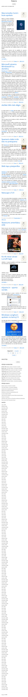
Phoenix (3, 206)
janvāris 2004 (4, 648)
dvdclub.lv (24, 229)
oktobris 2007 (4, 582)
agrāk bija (10, 112)
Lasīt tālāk (4, 58)
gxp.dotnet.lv (4, 131)
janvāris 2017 (4, 427)
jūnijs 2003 (4, 659)
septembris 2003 (5, 654)
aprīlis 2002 (4, 681)
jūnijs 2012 (4, 493)
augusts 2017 (4, 417)
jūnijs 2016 (4, 436)
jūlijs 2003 (4, 657)
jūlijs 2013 (4, 477)
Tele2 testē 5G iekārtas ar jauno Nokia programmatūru (12, 395)
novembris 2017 (5, 414)
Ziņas (15, 102)
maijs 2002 (4, 679)
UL (19, 229)
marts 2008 (4, 574)
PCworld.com (4, 70)
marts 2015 (4, 457)
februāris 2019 (4, 409)
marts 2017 (4, 425)
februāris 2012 (4, 500)
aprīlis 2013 (4, 481)
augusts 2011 (4, 509)
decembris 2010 (5, 522)
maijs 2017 (4, 422)
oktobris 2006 (4, 601)
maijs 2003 (4, 660)
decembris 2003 (5, 649)
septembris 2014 (5, 466)
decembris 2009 (5, 541)
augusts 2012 (4, 492)
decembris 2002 (5, 668)
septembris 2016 (5, 433)
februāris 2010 (4, 538)
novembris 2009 (5, 543)
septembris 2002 (5, 673)
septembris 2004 (5, 635)
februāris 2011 (4, 519)
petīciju (9, 95)
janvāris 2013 (4, 485)
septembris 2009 (5, 546)
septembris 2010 (5, 527)
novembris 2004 (5, 632)
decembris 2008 (5, 560)
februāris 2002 (4, 684)
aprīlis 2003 (4, 662)
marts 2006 (4, 613)
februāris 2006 (4, 614)
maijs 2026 (4, 404)
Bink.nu (16, 92)
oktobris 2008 (4, 563)
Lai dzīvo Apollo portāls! (6, 393)
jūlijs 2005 (4, 625)
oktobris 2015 (4, 447)
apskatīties (16, 96)
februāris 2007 (4, 595)
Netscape (5, 215)
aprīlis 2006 (4, 611)
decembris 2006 (5, 598)
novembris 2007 (5, 581)
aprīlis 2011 (4, 516)
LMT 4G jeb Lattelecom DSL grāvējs (14, 373)
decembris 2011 (5, 503)
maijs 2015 (4, 454)
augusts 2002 (4, 675)
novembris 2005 (5, 619)
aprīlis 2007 (4, 592)
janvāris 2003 (4, 667)
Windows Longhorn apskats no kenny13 (10, 316)
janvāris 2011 (4, 520)
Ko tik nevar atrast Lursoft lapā (9, 257)
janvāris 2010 (4, 539)
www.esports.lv (16, 294)
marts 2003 (4, 663)
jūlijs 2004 (4, 638)
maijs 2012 (4, 495)
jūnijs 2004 (4, 640)
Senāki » (14, 355)
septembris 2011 (5, 508)
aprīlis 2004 (4, 643)
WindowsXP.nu (9, 72)
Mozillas (22, 205)
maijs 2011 (4, 514)
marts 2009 (4, 555)
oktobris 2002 (4, 671)
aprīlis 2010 (4, 535)
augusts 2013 (4, 476)
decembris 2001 (5, 687)
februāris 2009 (4, 557)
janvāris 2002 (4, 686)
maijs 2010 (4, 533)
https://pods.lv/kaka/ (13, 183)
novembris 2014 (5, 463)
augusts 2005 (4, 624)
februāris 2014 (4, 471)
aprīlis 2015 (4, 455)
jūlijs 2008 (4, 568)
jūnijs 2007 (4, 589)
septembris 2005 (5, 622)
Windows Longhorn (12, 321)
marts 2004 (4, 644)
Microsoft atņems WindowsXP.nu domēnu (9, 66)
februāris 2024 (4, 406)
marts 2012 (4, 498)
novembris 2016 (5, 430)
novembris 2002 (5, 670)
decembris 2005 (5, 617)
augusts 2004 (4, 636)
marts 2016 (4, 439)
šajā (19, 160)
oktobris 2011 (4, 506)
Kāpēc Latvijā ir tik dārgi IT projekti (13, 366)
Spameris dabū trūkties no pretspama (10, 140)
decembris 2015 (5, 444)
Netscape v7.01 (8, 192)
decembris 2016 (5, 428)
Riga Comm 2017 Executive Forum (8, 400)
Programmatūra (17, 218)
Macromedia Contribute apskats (10, 14)
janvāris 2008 (4, 578)
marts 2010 (4, 536)
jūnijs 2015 (4, 452)
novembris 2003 (5, 651)
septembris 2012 (5, 490)
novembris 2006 (5, 600)
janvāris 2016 (4, 442)
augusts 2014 (4, 468)
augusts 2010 (4, 528)
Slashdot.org (4, 171)
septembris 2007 (5, 584)
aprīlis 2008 (4, 573)
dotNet (12, 110)
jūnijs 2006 (4, 608)
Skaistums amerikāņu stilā (11, 223)
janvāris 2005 (4, 630)
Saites (15, 189)
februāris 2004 (4, 646)
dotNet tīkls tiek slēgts (11, 105)
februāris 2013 (4, 484)
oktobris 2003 (4, 652)
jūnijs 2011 (4, 512)
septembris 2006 (5, 603)
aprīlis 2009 (4, 554)
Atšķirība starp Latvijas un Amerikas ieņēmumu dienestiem (13, 398)
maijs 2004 (4, 641)
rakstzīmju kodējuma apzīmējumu (9, 181)
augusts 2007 (4, 586)
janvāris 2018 (4, 411)
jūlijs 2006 (4, 606)
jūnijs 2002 (4, 678)
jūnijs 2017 (4, 420)
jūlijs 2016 (4, 434)
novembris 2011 (5, 504)
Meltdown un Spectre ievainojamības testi (10, 392)
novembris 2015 (5, 446)
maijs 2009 (4, 552)
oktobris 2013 (4, 473)
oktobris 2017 (4, 415)
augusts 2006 (4, 605)
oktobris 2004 (4, 633)
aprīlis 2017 (4, 423)
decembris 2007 (5, 579)
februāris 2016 (4, 441)
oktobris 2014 (4, 465)
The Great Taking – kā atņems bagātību (14, 368)
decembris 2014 (5, 462)
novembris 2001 (5, 689)
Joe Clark (4, 173)
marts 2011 (4, 517)
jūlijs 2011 (3, 511)
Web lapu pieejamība (11, 166)
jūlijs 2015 (4, 450)
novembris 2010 (5, 524)
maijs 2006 (4, 609)
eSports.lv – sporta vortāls (9, 288)
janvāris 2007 (4, 597)
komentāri (23, 14)
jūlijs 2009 (4, 549)
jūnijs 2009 (4, 551)
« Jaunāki (16, 351)
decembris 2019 (5, 407)
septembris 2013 (5, 474)
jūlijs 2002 (4, 676)
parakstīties (4, 96)
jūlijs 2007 (4, 587)
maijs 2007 (4, 590)
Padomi (15, 61)
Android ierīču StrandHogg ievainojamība (10, 388)
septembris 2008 (5, 565)
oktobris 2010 (4, 525)
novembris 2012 (5, 487)
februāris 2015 (4, 458)
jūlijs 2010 (4, 530)
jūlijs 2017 (4, 419)
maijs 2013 (4, 479)
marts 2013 (4, 482)
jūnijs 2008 (4, 570)
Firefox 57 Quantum (5, 396)
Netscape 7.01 (23, 199)
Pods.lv (14, 1)
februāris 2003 (4, 665)
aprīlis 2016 (4, 438)
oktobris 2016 (4, 431)
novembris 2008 (5, 562)
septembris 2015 (5, 449)
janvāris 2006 (4, 616)
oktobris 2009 (4, 544)
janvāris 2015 (4, 460)
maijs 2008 (4, 571)
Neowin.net (6, 144)
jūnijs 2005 (4, 627)
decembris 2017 (5, 412)
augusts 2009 (4, 547)
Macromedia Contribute (7, 21)
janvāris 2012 (4, 501)
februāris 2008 (4, 576)
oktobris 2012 (4, 489)
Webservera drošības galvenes (8, 390)
